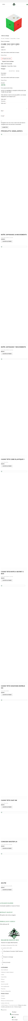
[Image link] (14, 933)
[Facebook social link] (11, 1)
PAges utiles (5, 993)
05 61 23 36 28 (6, 962)
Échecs (2, 979)
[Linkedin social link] (15, 1)
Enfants (2, 981)
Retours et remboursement (7, 1000)
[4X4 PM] (14, 865)
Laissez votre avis (5, 1003)
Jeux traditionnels (5, 986)
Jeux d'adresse (4, 969)
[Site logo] (14, 4)
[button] (7, 889)
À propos (3, 998)
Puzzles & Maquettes (6, 991)
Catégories (4, 967)
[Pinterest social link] (14, 1)
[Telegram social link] (17, 1)
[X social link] (12, 1)
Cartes (2, 974)
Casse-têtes (4, 977)
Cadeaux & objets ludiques (7, 972)
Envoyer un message (8, 956)
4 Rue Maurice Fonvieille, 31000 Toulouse (13, 951)
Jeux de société (4, 984)
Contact (3, 996)
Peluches (3, 988)
